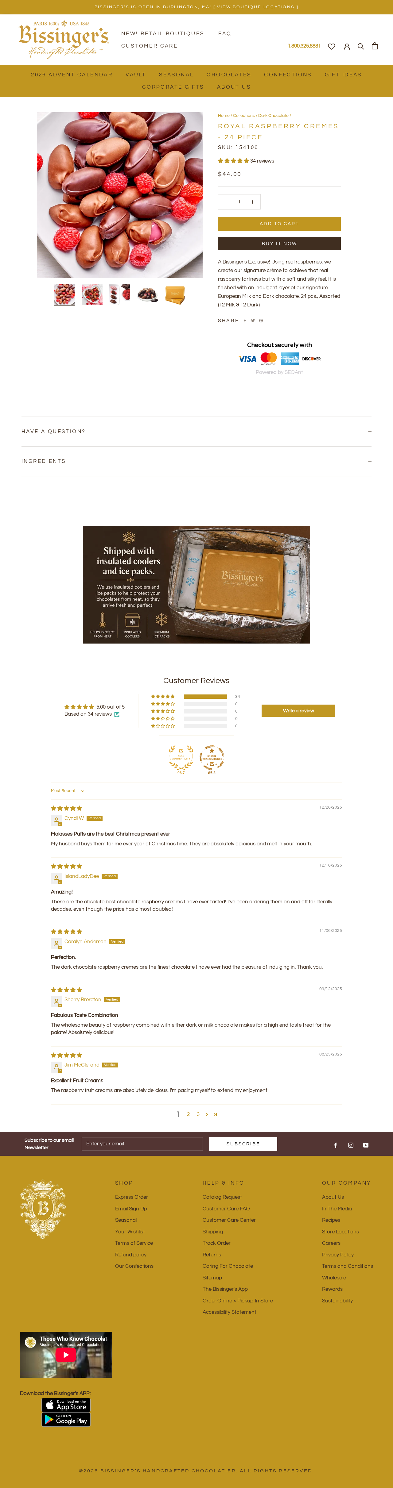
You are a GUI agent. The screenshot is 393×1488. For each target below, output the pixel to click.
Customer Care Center (229, 1220)
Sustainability (337, 1301)
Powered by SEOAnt (279, 372)
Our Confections (134, 1266)
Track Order (217, 1243)
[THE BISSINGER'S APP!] (66, 1405)
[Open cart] (375, 45)
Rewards (332, 1289)
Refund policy (130, 1255)
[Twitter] (253, 320)
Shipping (213, 1232)
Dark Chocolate (273, 115)
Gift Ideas (343, 75)
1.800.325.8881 (304, 46)
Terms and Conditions (347, 1266)
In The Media (337, 1209)
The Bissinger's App (225, 1289)
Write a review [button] (298, 710)
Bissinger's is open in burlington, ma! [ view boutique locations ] (197, 7)
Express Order (131, 1197)
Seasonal (176, 75)
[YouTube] (365, 1144)
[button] (234, 161)
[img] (66, 808)
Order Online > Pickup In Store (238, 1301)
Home (224, 115)
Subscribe (243, 1144)
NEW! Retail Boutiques (162, 34)
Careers (331, 1243)
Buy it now (279, 243)
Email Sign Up (131, 1209)
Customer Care (149, 46)
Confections (288, 75)
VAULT (136, 75)
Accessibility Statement (229, 1312)
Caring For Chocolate (228, 1266)
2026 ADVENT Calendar (72, 75)
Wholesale (334, 1278)
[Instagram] (350, 1144)
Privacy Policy (338, 1255)
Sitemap (212, 1278)
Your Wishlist (130, 1232)
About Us (234, 87)
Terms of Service (134, 1243)
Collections (244, 115)
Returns (212, 1255)
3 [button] (198, 1114)
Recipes (331, 1220)
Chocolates (229, 75)
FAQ (225, 34)
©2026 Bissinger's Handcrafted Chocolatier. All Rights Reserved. (196, 1470)
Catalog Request (222, 1197)
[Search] (361, 46)
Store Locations (340, 1232)
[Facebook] (245, 320)
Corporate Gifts (173, 87)
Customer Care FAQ (226, 1209)
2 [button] (188, 1114)
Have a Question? (53, 431)
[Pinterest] (261, 320)
